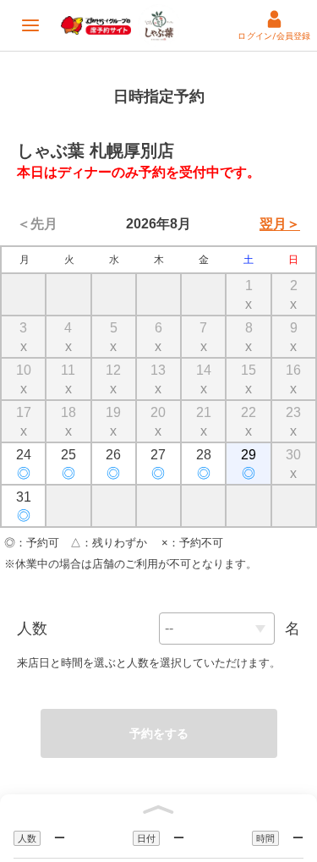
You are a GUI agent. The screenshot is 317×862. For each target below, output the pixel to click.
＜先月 (37, 224)
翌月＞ (280, 224)
